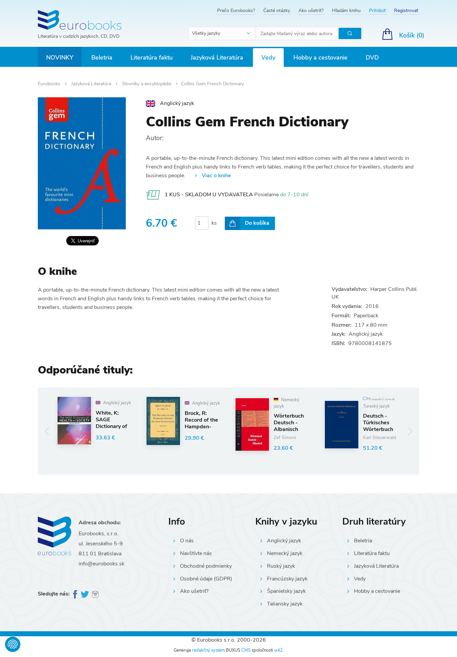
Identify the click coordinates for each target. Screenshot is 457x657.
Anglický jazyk (284, 540)
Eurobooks (50, 84)
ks (214, 223)
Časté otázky (276, 10)
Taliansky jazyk (284, 604)
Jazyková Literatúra (217, 57)
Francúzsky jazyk (287, 578)
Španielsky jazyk (286, 591)
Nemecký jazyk (284, 553)
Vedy (268, 57)
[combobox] (222, 33)
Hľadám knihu (346, 10)
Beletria (101, 57)
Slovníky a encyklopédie (147, 84)
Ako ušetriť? (311, 10)
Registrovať (406, 10)
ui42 (278, 650)
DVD (372, 57)
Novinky (59, 57)
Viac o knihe (216, 175)
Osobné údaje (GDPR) (206, 578)
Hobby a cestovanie (320, 57)
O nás (187, 540)
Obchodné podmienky (206, 566)
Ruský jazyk (281, 566)
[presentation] (47, 431)
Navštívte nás (196, 553)
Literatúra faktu (151, 57)
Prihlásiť (377, 10)
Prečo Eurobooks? (236, 10)
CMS (246, 650)
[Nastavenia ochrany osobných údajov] (12, 644)
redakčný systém (208, 650)
